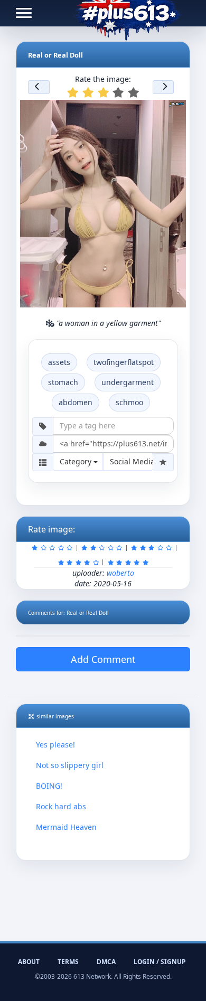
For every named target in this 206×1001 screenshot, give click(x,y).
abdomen (75, 402)
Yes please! (55, 745)
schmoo (129, 402)
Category (76, 461)
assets (59, 362)
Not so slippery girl (70, 765)
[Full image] (173, 111)
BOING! (49, 786)
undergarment (127, 382)
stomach (63, 382)
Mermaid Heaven (66, 827)
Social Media (131, 461)
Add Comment (103, 659)
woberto (120, 573)
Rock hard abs (61, 806)
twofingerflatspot (123, 362)
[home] (127, 13)
